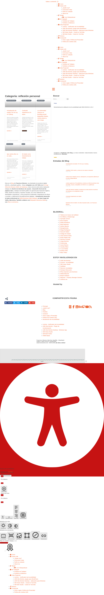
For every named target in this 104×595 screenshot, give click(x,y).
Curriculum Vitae (67, 9)
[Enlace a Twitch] (83, 306)
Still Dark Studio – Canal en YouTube (73, 34)
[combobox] (42, 356)
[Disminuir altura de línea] (2, 502)
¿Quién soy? (66, 7)
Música (61, 36)
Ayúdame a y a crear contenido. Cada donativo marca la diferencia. (75, 153)
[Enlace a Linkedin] (76, 306)
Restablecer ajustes (4, 542)
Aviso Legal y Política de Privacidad (72, 39)
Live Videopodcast (69, 17)
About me (65, 13)
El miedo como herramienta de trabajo (26, 156)
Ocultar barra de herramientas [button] (6, 475)
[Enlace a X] (70, 306)
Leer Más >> (9, 130)
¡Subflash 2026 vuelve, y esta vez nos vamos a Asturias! (79, 170)
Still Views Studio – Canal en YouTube (73, 32)
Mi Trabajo (62, 19)
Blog (61, 15)
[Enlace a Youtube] (87, 306)
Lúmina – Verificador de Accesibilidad (73, 26)
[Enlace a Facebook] (73, 306)
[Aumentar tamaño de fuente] (2, 476)
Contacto (62, 38)
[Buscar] (68, 99)
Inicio (61, 4)
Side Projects (63, 24)
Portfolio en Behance (68, 22)
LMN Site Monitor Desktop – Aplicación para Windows (77, 30)
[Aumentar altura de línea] (2, 495)
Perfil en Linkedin (67, 11)
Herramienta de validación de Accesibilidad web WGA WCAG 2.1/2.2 (73, 107)
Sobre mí (62, 6)
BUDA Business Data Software (28, 198)
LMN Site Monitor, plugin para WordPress (74, 28)
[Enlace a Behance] (80, 306)
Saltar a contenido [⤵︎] (52, 1)
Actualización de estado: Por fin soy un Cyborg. (12, 112)
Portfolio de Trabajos (68, 21)
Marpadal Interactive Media (38, 200)
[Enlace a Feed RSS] (90, 306)
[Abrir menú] (53, 89)
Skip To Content (5, 540)
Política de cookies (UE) (69, 41)
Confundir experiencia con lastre (26, 112)
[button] (76, 45)
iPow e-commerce (13, 202)
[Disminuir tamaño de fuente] (2, 483)
